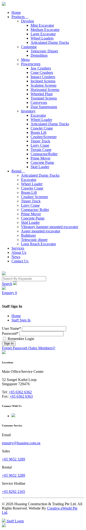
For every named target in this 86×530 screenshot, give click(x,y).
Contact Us (19, 261)
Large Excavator (43, 34)
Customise (29, 47)
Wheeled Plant (42, 94)
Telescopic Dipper (44, 51)
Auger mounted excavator (40, 231)
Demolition (39, 55)
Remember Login (20, 339)
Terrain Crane (41, 150)
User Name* (11, 328)
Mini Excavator (42, 25)
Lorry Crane (40, 145)
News (15, 257)
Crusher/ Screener (34, 197)
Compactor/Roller (44, 154)
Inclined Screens (43, 81)
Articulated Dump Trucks (50, 42)
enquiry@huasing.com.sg (21, 443)
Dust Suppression (44, 107)
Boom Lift (38, 132)
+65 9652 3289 (13, 459)
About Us (18, 252)
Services (17, 248)
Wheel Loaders (42, 38)
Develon (27, 21)
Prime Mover (40, 158)
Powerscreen (30, 64)
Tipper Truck (40, 141)
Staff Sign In (21, 320)
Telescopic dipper (34, 240)
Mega (25, 60)
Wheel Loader (41, 120)
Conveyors (39, 102)
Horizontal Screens (45, 90)
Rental (18, 171)
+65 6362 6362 (20, 392)
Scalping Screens (43, 85)
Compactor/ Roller (35, 210)
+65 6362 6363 (21, 396)
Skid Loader (40, 167)
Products (19, 17)
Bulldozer (28, 235)
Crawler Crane (42, 128)
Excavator (38, 115)
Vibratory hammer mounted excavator (49, 227)
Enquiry (9, 293)
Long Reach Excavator (38, 244)
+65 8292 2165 (13, 492)
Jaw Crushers (41, 68)
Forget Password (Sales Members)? (28, 348)
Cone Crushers (42, 72)
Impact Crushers (43, 77)
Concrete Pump (42, 162)
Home (16, 12)
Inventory (28, 111)
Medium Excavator (45, 30)
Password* (10, 333)
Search (7, 284)
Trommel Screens (44, 98)
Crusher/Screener (44, 137)
